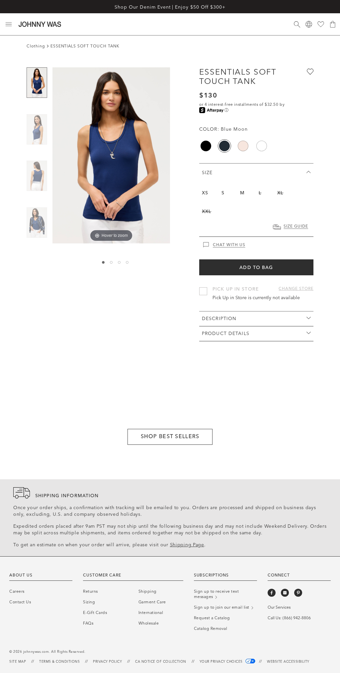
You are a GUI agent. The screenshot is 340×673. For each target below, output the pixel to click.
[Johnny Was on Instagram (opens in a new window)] (285, 593)
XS (205, 193)
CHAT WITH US (229, 244)
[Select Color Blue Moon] (224, 146)
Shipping (147, 591)
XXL (206, 211)
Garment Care (152, 602)
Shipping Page (187, 545)
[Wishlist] (320, 24)
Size (207, 172)
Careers (17, 591)
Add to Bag (256, 267)
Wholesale (148, 623)
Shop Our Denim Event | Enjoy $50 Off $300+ (170, 7)
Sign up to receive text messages (216, 594)
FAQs (88, 623)
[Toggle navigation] (8, 24)
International (150, 612)
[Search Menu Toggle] (297, 24)
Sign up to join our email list (222, 607)
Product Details (225, 333)
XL (280, 193)
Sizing (89, 602)
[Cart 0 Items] (332, 24)
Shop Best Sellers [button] (170, 436)
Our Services (279, 607)
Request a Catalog (212, 618)
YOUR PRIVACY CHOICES (222, 662)
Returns (90, 591)
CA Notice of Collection (160, 662)
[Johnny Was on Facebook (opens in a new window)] (272, 593)
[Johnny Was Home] (40, 24)
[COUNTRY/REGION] (308, 24)
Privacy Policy (107, 662)
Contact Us (20, 602)
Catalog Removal (210, 628)
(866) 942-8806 (297, 618)
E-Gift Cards (95, 612)
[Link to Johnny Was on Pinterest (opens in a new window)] (298, 593)
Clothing (36, 46)
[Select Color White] (261, 146)
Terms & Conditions (59, 662)
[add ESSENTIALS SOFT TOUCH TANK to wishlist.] (309, 71)
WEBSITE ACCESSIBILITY (288, 662)
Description (219, 318)
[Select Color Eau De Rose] (243, 146)
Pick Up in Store (235, 289)
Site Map (17, 662)
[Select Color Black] (205, 146)
